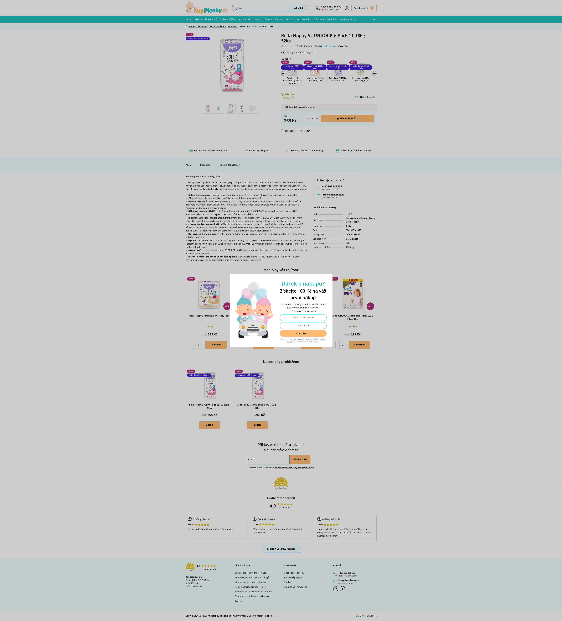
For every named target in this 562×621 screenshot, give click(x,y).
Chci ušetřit (303, 333)
